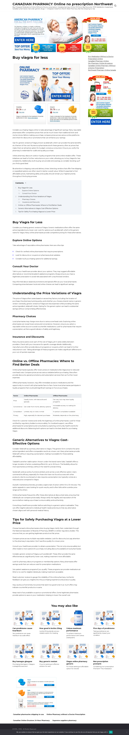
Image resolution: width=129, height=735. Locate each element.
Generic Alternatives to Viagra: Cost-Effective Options (38, 208)
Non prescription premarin (100, 662)
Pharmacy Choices (28, 199)
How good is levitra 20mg (50, 628)
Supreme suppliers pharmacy (64, 720)
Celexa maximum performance (73, 629)
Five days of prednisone (104, 628)
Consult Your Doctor (29, 193)
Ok (111, 732)
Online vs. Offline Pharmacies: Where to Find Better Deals (40, 205)
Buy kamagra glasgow (22, 661)
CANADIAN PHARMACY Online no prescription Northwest (63, 4)
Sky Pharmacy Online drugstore (100, 63)
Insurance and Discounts (30, 202)
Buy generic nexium (48, 661)
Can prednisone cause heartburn (22, 629)
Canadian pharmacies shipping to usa (28, 714)
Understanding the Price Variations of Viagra (34, 196)
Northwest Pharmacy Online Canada (102, 70)
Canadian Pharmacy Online (98, 61)
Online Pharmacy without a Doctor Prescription (66, 714)
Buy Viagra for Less (25, 188)
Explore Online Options (30, 190)
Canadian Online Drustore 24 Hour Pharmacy (31, 720)
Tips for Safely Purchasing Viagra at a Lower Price (36, 212)
